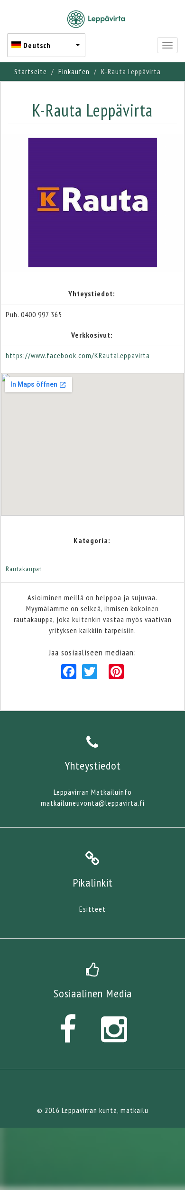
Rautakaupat (24, 569)
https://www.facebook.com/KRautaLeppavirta (78, 355)
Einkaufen (74, 71)
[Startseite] (96, 19)
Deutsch (37, 45)
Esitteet (92, 909)
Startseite (30, 71)
